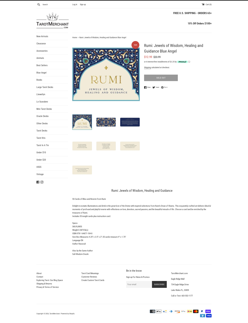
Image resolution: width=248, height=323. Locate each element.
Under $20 (41, 159)
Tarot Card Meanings (90, 273)
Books (39, 79)
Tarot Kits (40, 138)
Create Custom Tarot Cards (92, 280)
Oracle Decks (42, 116)
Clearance (41, 43)
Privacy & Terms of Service (47, 287)
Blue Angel (41, 72)
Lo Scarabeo (42, 101)
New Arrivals (42, 36)
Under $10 (41, 152)
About (38, 273)
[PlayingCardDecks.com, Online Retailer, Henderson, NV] (98, 311)
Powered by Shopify (67, 314)
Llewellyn (40, 94)
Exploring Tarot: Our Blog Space (49, 280)
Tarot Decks (41, 130)
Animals (40, 58)
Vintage (40, 174)
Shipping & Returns (44, 283)
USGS (38, 167)
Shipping (147, 67)
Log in (74, 4)
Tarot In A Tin (42, 145)
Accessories (42, 51)
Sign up (83, 4)
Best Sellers (42, 65)
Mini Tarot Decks (44, 109)
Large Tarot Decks (44, 87)
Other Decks (42, 123)
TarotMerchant (55, 314)
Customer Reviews (89, 277)
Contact (39, 277)
